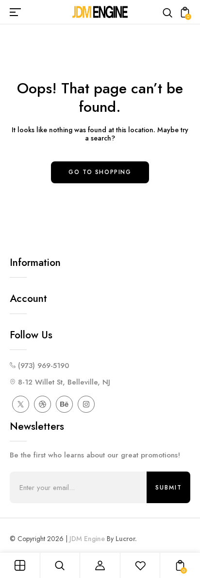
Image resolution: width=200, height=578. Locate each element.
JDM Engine (87, 538)
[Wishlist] (140, 565)
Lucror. (126, 538)
